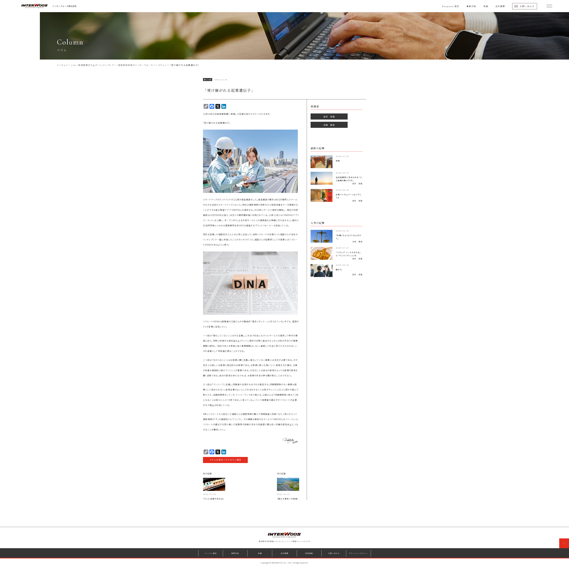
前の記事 (207, 473)
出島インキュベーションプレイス (349, 196)
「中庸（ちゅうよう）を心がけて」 (349, 237)
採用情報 (309, 553)
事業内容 (471, 6)
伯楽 (338, 160)
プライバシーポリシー (358, 553)
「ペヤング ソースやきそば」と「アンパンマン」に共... (348, 254)
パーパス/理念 (210, 553)
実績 (485, 6)
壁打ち (339, 269)
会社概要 (500, 6)
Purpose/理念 (450, 6)
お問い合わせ (527, 6)
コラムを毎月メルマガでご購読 (225, 460)
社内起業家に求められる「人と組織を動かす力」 (349, 179)
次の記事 (281, 473)
